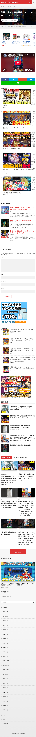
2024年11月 (6, 665)
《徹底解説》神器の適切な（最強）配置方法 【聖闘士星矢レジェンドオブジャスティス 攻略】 (21, 350)
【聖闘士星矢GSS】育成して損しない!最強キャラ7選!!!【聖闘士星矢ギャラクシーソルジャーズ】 (22, 340)
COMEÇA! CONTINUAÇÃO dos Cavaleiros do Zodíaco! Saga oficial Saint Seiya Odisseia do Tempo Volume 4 (22, 407)
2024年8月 (5, 678)
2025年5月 (5, 638)
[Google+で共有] (22, 79)
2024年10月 (6, 670)
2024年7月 (5, 683)
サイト (2, 288)
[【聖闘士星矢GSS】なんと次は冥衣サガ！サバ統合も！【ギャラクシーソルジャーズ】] (5, 419)
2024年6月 (5, 687)
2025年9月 (5, 620)
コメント (3, 257)
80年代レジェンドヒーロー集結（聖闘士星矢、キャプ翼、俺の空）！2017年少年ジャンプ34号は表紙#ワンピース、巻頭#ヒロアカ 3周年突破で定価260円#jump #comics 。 (26, 538)
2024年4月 (5, 696)
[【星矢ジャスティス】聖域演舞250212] (5, 223)
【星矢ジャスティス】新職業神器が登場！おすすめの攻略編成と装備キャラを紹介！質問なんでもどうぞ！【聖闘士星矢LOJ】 (22, 359)
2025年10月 (6, 616)
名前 (3, 274)
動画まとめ (22, 733)
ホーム (2, 6)
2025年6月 (5, 634)
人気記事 (9, 6)
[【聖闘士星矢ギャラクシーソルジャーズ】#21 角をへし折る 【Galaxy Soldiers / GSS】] (5, 210)
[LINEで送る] (18, 83)
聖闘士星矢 (13, 20)
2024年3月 (5, 701)
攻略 (4, 719)
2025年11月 (6, 611)
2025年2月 (5, 652)
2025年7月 (5, 629)
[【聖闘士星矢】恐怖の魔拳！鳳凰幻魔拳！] (5, 448)
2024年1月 (5, 710)
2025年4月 (5, 643)
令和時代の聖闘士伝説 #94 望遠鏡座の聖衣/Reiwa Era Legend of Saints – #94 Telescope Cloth (20, 427)
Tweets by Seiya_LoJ (6, 596)
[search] (33, 602)
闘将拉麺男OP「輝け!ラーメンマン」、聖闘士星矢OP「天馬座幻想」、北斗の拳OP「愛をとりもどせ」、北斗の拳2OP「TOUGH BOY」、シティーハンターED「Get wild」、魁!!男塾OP (26, 508)
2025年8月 (5, 625)
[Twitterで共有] (13, 79)
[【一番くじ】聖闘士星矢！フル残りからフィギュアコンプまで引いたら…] (5, 234)
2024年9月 (5, 674)
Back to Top (18, 552)
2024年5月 (5, 692)
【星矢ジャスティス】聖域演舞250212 (20, 220)
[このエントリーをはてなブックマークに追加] (31, 79)
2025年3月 (5, 647)
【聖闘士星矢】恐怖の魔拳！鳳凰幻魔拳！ (20, 445)
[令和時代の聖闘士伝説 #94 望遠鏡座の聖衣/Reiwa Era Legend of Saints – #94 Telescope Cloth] (5, 429)
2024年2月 (5, 705)
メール (3, 281)
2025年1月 (5, 656)
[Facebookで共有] (5, 79)
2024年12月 (6, 661)
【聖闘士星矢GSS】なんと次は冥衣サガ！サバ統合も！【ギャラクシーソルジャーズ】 (26, 477)
